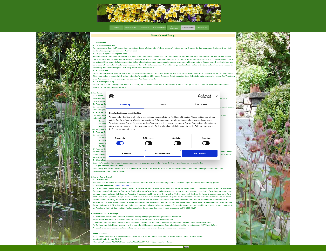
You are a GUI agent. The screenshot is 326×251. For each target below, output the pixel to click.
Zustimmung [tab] (125, 105)
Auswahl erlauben (163, 153)
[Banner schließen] (217, 96)
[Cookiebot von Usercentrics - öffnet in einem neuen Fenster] (200, 96)
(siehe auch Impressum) (123, 185)
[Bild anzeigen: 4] (162, 22)
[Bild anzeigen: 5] (164, 22)
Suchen (186, 247)
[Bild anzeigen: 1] (153, 22)
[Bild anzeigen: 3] (159, 22)
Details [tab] (163, 105)
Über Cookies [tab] (201, 105)
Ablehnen (126, 153)
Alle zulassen (200, 153)
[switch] (148, 143)
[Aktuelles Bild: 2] (156, 22)
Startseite (116, 27)
